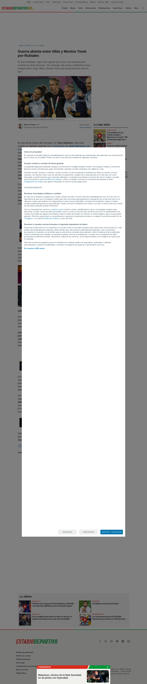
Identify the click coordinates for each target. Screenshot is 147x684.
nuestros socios (57, 209)
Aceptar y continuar (112, 532)
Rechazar (67, 532)
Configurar (88, 532)
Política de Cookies (53, 179)
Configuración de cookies (34, 182)
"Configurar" (28, 218)
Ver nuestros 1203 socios (34, 248)
